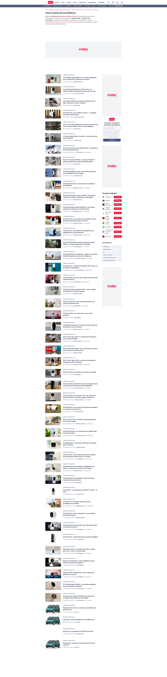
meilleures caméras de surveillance (62, 22)
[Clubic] (50, 2)
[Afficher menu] (45, 2)
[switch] (117, 2)
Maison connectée (102, 5)
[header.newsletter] (113, 3)
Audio (94, 5)
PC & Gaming (68, 5)
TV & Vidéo (87, 5)
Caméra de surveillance (77, 9)
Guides (69, 2)
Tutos (75, 2)
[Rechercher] (108, 3)
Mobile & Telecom (78, 5)
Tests (63, 2)
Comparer (101, 2)
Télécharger (92, 2)
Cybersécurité (47, 5)
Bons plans (82, 2)
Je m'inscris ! (112, 140)
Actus (57, 2)
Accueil (47, 9)
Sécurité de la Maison (65, 9)
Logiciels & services (58, 5)
